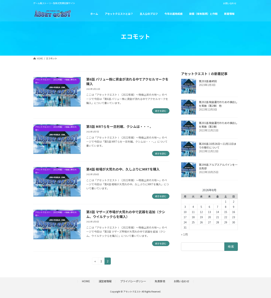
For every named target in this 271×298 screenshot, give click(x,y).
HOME (86, 281)
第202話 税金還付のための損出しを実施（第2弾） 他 (218, 104)
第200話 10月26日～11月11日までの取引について (217, 145)
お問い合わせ (229, 3)
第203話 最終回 (208, 81)
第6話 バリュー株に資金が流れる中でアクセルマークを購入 (127, 81)
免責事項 (160, 281)
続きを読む (160, 110)
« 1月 (184, 234)
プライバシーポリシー (133, 281)
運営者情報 (105, 281)
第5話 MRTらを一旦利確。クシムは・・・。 (119, 126)
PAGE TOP (261, 285)
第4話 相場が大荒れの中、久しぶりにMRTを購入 (123, 169)
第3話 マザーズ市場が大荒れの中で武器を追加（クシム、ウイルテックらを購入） (125, 214)
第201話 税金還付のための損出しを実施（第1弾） (218, 124)
